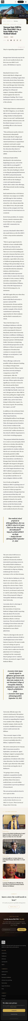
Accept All (14, 1010)
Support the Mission (6, 986)
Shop (3, 988)
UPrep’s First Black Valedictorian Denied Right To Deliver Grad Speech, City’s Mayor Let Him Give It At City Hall (14, 835)
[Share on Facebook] (11, 40)
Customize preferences (14, 1018)
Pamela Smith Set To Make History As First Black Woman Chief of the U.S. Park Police (14, 859)
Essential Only (14, 1014)
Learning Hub (4, 961)
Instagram (4, 995)
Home (4, 21)
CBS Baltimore (11, 65)
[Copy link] (20, 40)
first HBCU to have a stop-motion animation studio (13, 235)
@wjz (16, 534)
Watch (3, 964)
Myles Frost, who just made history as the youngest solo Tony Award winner (13, 208)
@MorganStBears (12, 523)
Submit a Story (14, 906)
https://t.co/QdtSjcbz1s (15, 689)
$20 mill (11, 418)
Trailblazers (4, 956)
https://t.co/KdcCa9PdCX (15, 532)
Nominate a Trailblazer (6, 977)
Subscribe (20, 1)
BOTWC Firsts (10, 21)
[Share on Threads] (14, 40)
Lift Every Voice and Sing (7, 980)
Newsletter (4, 974)
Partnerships (4, 983)
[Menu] (26, 2)
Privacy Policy (13, 1006)
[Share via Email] (17, 40)
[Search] (15, 2)
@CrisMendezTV (15, 530)
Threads (3, 998)
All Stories (4, 958)
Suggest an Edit (22, 47)
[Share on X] (8, 40)
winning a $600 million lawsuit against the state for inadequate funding (12, 94)
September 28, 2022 (15, 698)
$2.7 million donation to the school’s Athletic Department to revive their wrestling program (14, 433)
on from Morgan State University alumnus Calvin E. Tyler (13, 420)
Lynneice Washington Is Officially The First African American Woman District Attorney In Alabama (13, 884)
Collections (4, 953)
